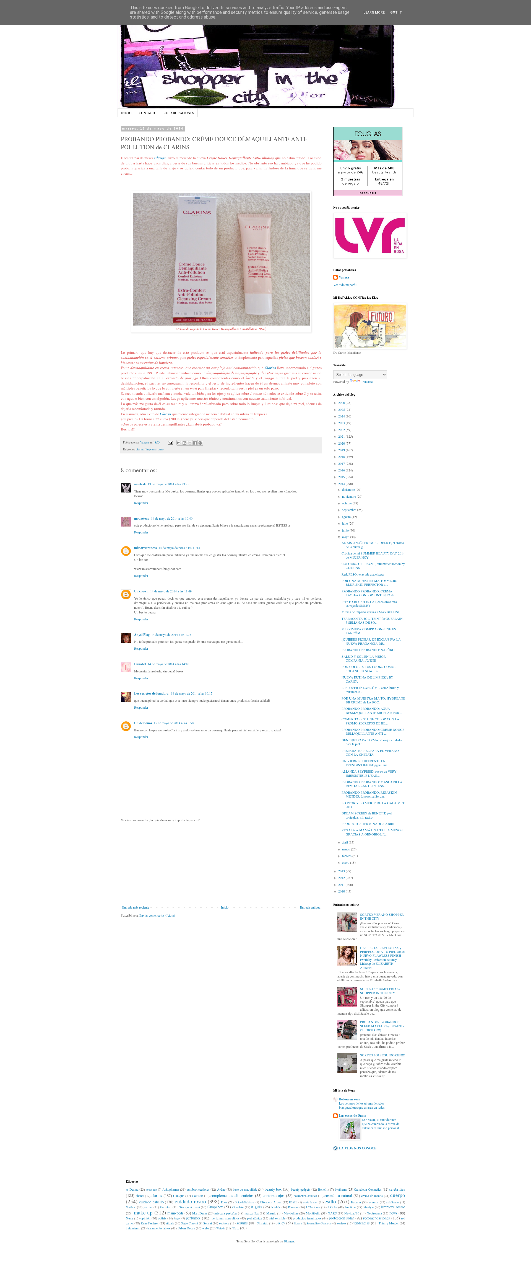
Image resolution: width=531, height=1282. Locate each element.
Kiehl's (275, 1207)
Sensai (207, 1223)
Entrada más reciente (135, 907)
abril (345, 842)
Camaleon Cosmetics (368, 1189)
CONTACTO (148, 112)
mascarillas (251, 1213)
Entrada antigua (310, 907)
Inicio (224, 907)
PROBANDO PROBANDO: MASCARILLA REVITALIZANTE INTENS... (372, 784)
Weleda (220, 1228)
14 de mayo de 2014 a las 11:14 (179, 547)
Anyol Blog (142, 634)
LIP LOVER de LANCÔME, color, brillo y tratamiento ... (370, 689)
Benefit (322, 1189)
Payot (177, 1218)
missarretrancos (145, 547)
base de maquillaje (245, 1189)
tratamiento (133, 1228)
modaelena (141, 518)
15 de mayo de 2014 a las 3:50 (174, 723)
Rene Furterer (150, 1223)
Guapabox (215, 1206)
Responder (141, 503)
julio (345, 523)
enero (346, 862)
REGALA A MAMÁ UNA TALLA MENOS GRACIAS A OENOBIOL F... (372, 832)
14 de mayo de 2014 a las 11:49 (171, 591)
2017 (342, 463)
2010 (342, 891)
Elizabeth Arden (271, 1202)
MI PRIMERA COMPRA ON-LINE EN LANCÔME (369, 631)
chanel (140, 1195)
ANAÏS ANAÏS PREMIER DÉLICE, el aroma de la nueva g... (373, 544)
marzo (346, 849)
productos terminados (307, 1218)
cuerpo (397, 1194)
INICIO (126, 112)
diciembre (349, 489)
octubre (347, 503)
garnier (148, 1207)
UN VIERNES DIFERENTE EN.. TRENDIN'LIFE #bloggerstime (364, 763)
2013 (342, 871)
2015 (342, 476)
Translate (367, 381)
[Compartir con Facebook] (195, 443)
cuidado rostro (190, 1201)
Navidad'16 (351, 1213)
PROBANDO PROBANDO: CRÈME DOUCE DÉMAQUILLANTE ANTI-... (373, 731)
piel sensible (277, 1218)
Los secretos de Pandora (151, 693)
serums (242, 1223)
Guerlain (238, 1207)
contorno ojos (274, 1195)
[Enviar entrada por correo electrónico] (170, 442)
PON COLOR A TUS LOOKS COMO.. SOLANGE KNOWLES (369, 668)
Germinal (165, 1207)
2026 (342, 402)
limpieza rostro (154, 449)
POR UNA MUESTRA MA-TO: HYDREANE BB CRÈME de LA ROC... (373, 700)
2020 (342, 443)
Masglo (271, 1213)
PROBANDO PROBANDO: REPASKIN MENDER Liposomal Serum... (369, 794)
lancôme (350, 1207)
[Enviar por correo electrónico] (179, 443)
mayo (346, 537)
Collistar (197, 1195)
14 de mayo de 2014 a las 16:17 (191, 693)
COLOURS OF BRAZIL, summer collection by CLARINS (373, 565)
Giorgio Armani (189, 1207)
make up (143, 1212)
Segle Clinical (189, 1223)
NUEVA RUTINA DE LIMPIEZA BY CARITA (367, 679)
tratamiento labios (158, 1228)
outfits (162, 1218)
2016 (342, 470)
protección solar (341, 1218)
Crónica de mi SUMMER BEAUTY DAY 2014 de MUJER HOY (373, 555)
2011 (342, 884)
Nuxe (129, 1218)
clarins (140, 449)
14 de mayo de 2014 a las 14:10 (168, 664)
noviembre (349, 496)
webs (205, 1228)
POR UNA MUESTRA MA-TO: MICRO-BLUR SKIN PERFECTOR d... (370, 582)
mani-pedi (175, 1213)
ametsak (140, 484)
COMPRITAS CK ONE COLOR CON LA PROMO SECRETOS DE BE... (370, 721)
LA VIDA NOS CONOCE (357, 1148)
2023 (342, 423)
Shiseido (262, 1223)
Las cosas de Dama (352, 1115)
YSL (235, 1228)
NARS (332, 1213)
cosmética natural (338, 1195)
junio (346, 530)
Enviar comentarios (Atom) (157, 915)
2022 (342, 429)
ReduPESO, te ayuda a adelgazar (363, 574)
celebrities (397, 1189)
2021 (342, 436)
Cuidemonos (143, 723)
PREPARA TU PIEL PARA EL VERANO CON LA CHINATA (370, 752)
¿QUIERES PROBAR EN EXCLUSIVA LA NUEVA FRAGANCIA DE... (371, 641)
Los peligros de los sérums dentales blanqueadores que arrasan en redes (361, 1105)
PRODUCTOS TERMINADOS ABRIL (368, 823)
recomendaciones (376, 1218)
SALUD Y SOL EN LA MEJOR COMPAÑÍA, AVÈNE (364, 658)
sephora (224, 1223)
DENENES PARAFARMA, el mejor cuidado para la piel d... (372, 742)
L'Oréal (332, 1207)
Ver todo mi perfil (344, 284)
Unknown (141, 591)
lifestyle (368, 1207)
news (393, 1213)
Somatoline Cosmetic (319, 1223)
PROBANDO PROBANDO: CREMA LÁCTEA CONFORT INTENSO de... (369, 593)
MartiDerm (199, 1213)
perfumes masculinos (226, 1218)
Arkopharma (170, 1189)
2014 (342, 483)
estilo (330, 1201)
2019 (342, 450)
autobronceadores (198, 1189)
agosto (347, 516)
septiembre (349, 509)
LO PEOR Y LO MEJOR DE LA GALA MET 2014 (373, 805)
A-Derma (132, 1189)
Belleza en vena (349, 1099)
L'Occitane (313, 1207)
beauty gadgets (301, 1189)
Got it (396, 12)
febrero (347, 855)
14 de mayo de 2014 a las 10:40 (171, 518)
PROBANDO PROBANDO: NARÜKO (368, 650)
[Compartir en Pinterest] (200, 443)
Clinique (178, 1195)
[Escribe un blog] (184, 443)
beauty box (273, 1189)
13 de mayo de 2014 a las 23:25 (168, 484)
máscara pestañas (225, 1213)
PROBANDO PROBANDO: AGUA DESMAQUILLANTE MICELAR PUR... (372, 710)
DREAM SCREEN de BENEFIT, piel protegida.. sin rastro (367, 815)
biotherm (341, 1189)
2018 (342, 456)
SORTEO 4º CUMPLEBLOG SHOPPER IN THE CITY (380, 990)
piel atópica (254, 1218)
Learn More (374, 12)
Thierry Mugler (389, 1223)
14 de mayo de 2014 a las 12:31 (172, 634)
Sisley (280, 1223)
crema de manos (371, 1195)
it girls (256, 1206)
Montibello (313, 1213)
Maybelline (291, 1213)
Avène (221, 1189)
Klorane (293, 1207)
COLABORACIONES (179, 112)
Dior (224, 1202)
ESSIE (293, 1202)
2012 (342, 877)
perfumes (193, 1218)
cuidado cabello (151, 1201)
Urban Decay (186, 1228)
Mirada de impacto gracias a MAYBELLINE (371, 612)
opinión (145, 1218)
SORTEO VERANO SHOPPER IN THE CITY (382, 916)
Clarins (160, 157)
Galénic (131, 1207)
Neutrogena (374, 1213)
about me (151, 1189)
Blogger (289, 1241)
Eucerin (356, 1202)
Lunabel (140, 664)
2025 (342, 409)
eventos (374, 1202)
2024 (342, 416)
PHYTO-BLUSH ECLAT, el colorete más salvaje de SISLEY (369, 603)
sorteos (341, 1223)
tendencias (361, 1223)
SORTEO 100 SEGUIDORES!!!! (382, 1055)
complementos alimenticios (232, 1195)
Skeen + (298, 1223)
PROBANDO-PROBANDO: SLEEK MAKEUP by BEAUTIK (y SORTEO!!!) (382, 1026)
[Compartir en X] (189, 443)
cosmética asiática (305, 1195)
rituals (170, 1223)
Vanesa (344, 277)
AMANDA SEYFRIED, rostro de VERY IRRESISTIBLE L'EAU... (369, 773)
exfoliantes (392, 1202)
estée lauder (310, 1202)
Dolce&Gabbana (244, 1202)
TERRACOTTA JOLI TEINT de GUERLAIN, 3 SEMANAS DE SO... (373, 620)
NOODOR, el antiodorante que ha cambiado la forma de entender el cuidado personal (380, 1124)
